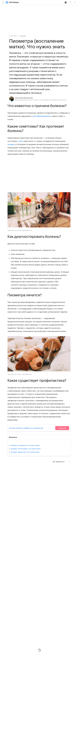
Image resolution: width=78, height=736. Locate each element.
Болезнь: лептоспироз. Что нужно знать (26, 449)
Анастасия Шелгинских (24, 98)
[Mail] (7, 2)
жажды (11, 144)
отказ (20, 141)
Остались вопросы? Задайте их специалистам (26, 428)
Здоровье (23, 36)
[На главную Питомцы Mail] (13, 2)
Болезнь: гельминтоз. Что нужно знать (25, 445)
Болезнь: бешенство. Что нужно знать (25, 452)
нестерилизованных (42, 116)
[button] (39, 210)
